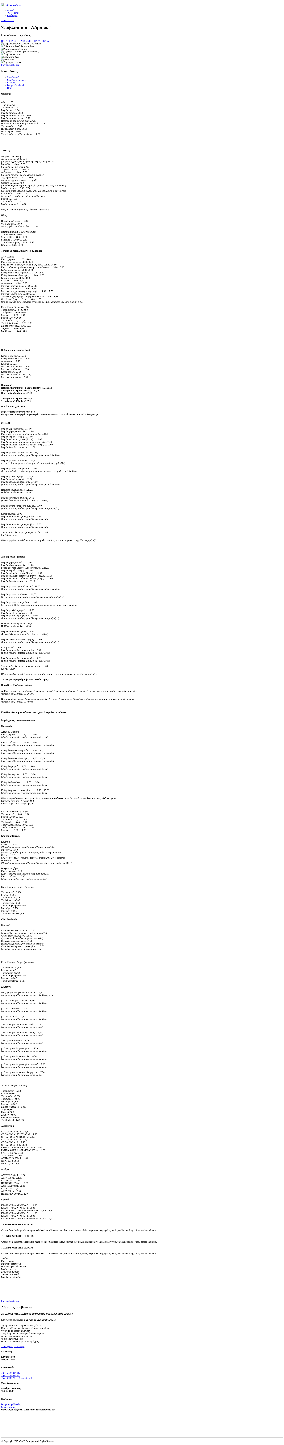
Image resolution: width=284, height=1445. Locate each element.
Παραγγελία (7, 1346)
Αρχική (10, 10)
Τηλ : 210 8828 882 (10, 1375)
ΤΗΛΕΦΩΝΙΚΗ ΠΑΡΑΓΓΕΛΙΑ (33, 41)
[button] (5, 65)
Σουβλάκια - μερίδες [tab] (16, 80)
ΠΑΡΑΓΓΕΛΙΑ (9, 41)
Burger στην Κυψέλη (11, 1404)
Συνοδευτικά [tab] (13, 77)
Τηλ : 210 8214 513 (11, 1372)
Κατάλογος (12, 15)
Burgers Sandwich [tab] (15, 85)
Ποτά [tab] (9, 88)
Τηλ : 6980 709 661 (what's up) (16, 1378)
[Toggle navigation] (2, 3)
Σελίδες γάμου (8, 1407)
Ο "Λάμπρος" (14, 13)
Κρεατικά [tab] (11, 82)
